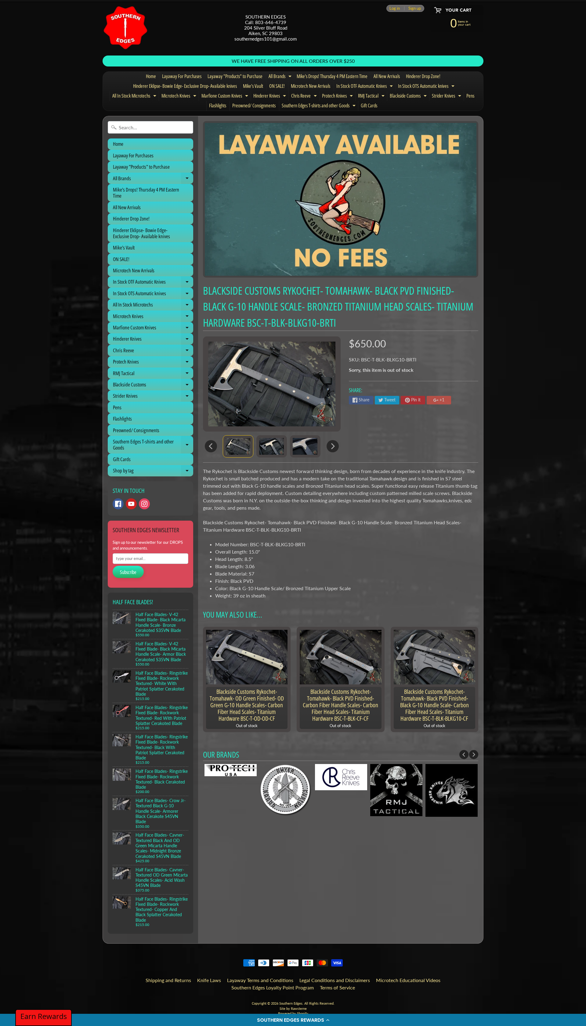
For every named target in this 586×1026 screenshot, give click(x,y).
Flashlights (217, 105)
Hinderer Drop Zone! (423, 76)
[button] (293, 1020)
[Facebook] (118, 503)
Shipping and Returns (168, 980)
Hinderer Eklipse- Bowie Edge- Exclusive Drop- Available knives (185, 86)
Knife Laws (209, 980)
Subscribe (128, 572)
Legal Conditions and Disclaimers (334, 980)
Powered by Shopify (293, 1013)
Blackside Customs (409, 96)
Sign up (414, 8)
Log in (394, 8)
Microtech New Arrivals (310, 86)
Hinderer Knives (270, 96)
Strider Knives (447, 96)
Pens (470, 95)
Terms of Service (337, 987)
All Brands (281, 77)
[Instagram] (144, 503)
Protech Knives (338, 96)
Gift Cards (369, 105)
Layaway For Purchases (181, 76)
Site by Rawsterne (293, 1008)
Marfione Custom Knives (225, 96)
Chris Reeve (304, 96)
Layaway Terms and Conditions (260, 980)
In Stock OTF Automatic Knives (365, 87)
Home (151, 76)
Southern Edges (290, 1003)
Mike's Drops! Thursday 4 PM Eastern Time (332, 76)
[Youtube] (131, 503)
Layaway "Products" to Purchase (235, 76)
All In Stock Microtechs (135, 96)
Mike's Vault (253, 86)
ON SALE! (277, 86)
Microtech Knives (179, 96)
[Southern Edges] (125, 28)
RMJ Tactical (372, 96)
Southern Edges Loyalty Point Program (272, 987)
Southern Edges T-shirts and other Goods (319, 106)
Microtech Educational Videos (408, 980)
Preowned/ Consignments (254, 105)
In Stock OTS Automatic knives (427, 87)
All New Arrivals (387, 76)
